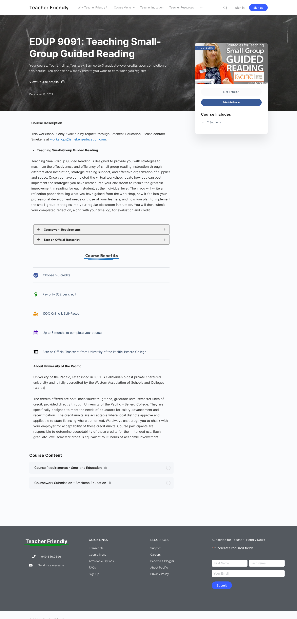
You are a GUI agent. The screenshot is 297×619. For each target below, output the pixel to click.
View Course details (44, 82)
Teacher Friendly (49, 7)
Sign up (258, 7)
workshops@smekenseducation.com (78, 139)
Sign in (240, 7)
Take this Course (231, 102)
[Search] (225, 7)
